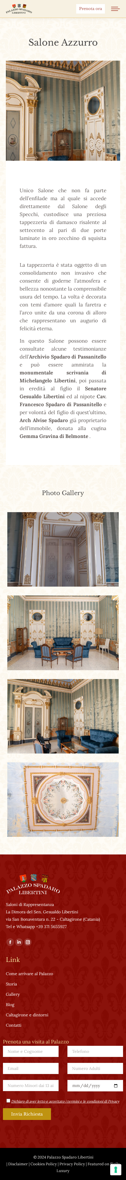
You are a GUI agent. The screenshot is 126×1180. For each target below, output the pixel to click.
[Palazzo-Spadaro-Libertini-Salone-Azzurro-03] (63, 716)
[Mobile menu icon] (115, 9)
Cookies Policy (43, 1163)
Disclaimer (18, 1163)
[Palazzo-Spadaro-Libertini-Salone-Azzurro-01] (63, 632)
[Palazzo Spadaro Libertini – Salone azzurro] (63, 549)
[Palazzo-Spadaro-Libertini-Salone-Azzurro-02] (63, 799)
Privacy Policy (72, 1163)
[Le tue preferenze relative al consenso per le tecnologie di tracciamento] (115, 1169)
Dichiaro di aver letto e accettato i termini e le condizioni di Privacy (65, 1101)
